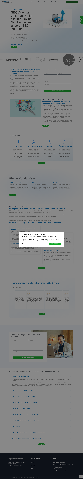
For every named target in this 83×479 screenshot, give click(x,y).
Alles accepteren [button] (55, 243)
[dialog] (41, 239)
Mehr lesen (49, 240)
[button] (27, 243)
